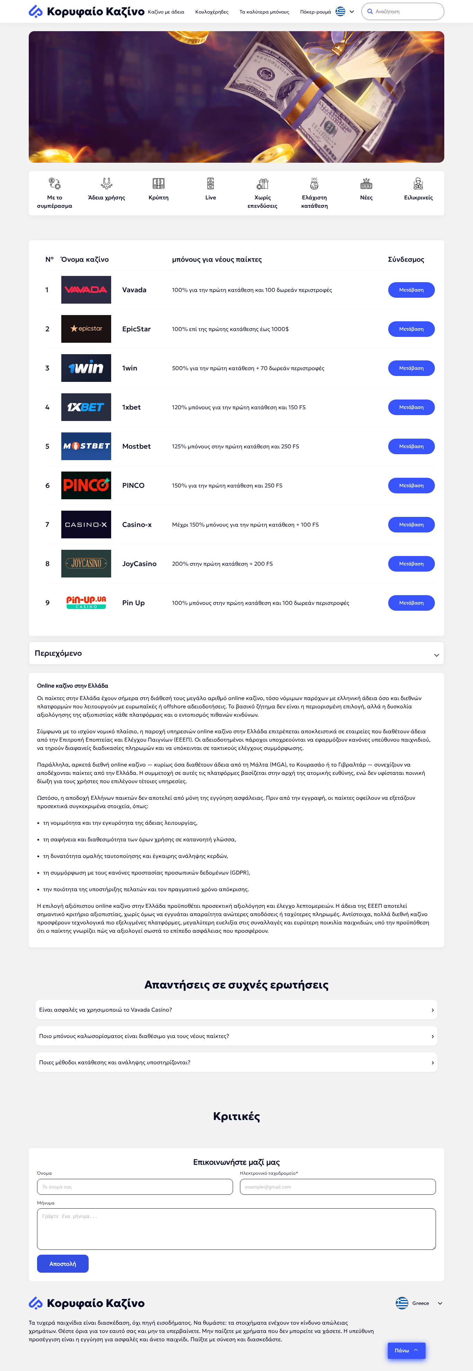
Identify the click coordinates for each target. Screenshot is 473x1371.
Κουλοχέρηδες (212, 12)
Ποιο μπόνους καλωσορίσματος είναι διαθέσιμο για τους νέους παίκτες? (134, 1035)
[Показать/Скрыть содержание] (435, 653)
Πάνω (402, 1350)
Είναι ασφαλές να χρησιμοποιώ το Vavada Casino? (105, 1009)
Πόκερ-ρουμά (315, 12)
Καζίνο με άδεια (166, 12)
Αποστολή (63, 1263)
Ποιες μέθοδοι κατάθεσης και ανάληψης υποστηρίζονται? (114, 1062)
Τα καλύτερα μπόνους (264, 12)
